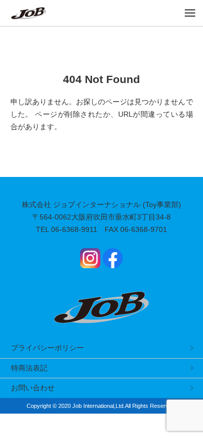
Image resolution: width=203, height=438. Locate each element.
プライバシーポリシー (47, 348)
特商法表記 (29, 368)
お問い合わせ (33, 388)
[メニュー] (190, 13)
